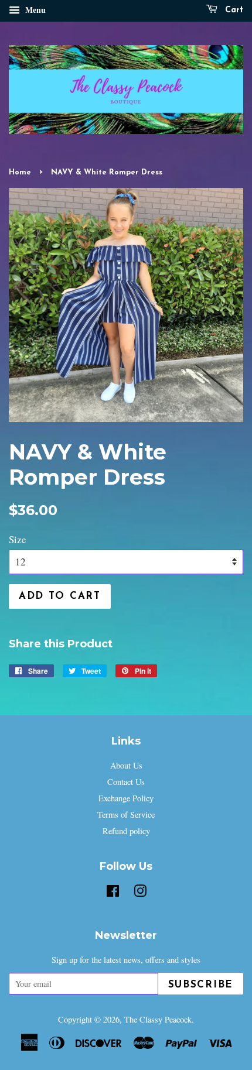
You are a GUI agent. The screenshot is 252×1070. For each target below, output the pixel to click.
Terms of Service (126, 814)
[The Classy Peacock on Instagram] (140, 892)
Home (20, 172)
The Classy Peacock (158, 1019)
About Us (126, 765)
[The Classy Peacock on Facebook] (113, 892)
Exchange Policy (126, 798)
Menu (34, 10)
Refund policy (126, 830)
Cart (232, 10)
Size (17, 539)
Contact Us (126, 781)
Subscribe (200, 985)
